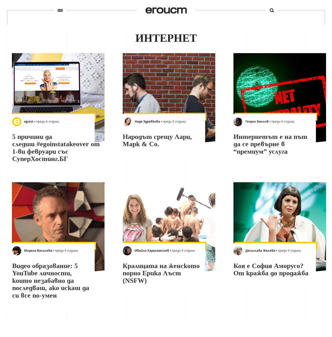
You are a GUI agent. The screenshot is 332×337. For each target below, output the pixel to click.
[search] (272, 10)
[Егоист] (166, 10)
